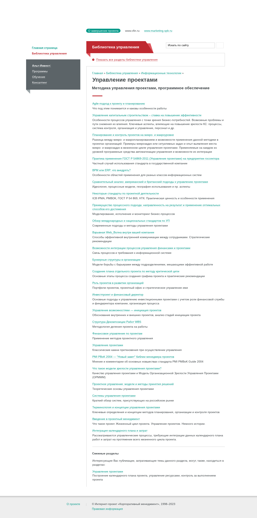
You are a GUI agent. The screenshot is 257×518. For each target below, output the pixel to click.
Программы (40, 71)
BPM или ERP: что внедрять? (111, 170)
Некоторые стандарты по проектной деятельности (125, 193)
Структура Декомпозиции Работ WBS (116, 321)
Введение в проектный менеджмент (116, 418)
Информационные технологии (161, 73)
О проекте (73, 504)
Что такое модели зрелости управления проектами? (126, 368)
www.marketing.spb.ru (158, 30)
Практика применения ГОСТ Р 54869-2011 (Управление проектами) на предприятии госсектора (155, 158)
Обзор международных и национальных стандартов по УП (131, 220)
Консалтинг (39, 82)
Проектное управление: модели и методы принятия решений (133, 384)
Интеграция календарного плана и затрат (119, 430)
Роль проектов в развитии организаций (118, 282)
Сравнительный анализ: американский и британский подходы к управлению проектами (150, 181)
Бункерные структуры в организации (116, 259)
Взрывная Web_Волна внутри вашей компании (123, 232)
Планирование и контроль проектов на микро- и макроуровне (133, 134)
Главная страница (44, 47)
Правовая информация (107, 508)
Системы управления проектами (114, 395)
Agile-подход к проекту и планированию (118, 103)
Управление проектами (107, 345)
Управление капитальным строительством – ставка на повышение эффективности (146, 115)
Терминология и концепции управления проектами (126, 407)
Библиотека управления (49, 53)
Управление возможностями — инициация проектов (126, 310)
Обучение (38, 76)
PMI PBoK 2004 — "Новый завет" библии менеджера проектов (133, 356)
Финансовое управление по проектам (117, 333)
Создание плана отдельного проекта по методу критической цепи (135, 271)
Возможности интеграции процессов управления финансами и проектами (141, 248)
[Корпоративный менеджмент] (55, 33)
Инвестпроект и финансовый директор (117, 294)
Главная (97, 73)
